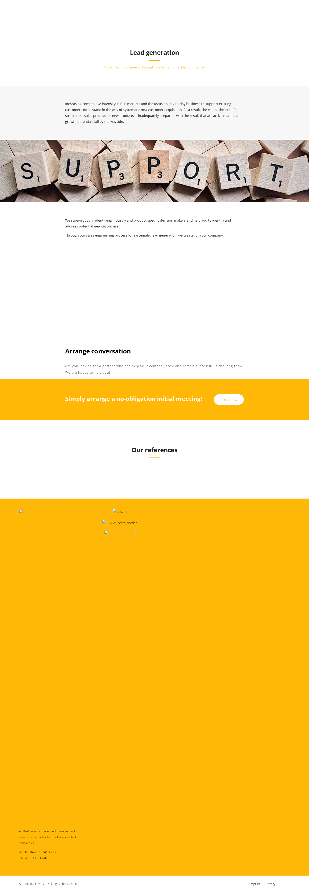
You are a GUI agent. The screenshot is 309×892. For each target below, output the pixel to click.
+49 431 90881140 (23, 10)
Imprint (255, 884)
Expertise (153, 26)
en (14, 27)
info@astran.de (63, 10)
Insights (176, 26)
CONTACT (289, 26)
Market (130, 26)
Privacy (270, 884)
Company (200, 26)
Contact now (229, 400)
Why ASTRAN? (108, 26)
